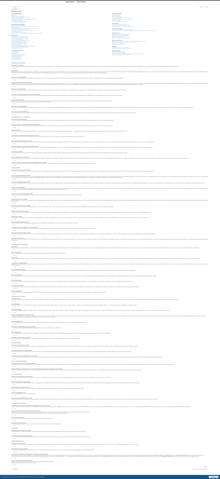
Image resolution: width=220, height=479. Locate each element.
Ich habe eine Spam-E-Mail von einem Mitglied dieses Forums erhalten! (123, 26)
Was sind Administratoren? (116, 14)
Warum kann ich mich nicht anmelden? (18, 18)
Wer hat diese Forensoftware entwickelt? (118, 51)
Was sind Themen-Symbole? (16, 59)
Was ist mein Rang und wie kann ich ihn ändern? (19, 32)
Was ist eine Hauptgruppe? (116, 20)
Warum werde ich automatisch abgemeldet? (18, 21)
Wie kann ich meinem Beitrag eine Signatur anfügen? (20, 38)
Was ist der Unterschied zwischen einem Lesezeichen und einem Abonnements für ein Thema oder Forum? (128, 41)
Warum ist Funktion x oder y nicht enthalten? (119, 52)
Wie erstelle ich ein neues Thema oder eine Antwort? (20, 36)
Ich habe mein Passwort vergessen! (17, 20)
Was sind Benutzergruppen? (116, 16)
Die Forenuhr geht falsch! (15, 27)
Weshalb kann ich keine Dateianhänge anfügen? (19, 43)
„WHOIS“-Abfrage (86, 455)
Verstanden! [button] (213, 476)
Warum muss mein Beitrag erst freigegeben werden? (20, 47)
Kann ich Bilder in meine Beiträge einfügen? (18, 54)
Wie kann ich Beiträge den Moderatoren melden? (19, 45)
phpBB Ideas (59, 449)
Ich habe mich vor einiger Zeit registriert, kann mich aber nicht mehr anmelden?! (24, 19)
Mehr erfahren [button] (42, 476)
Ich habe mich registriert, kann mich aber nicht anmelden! (20, 17)
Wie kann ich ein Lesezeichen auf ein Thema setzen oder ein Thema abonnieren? (124, 42)
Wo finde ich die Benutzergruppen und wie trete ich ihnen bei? (121, 17)
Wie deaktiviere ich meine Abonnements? (118, 44)
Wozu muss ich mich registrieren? (17, 14)
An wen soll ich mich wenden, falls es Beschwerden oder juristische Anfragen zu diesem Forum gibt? (127, 53)
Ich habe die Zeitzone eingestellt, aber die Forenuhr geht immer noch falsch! (23, 28)
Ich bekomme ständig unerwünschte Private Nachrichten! (121, 25)
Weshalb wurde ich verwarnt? (16, 44)
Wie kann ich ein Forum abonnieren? (117, 43)
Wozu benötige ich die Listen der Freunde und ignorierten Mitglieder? (123, 29)
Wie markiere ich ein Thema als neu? (17, 48)
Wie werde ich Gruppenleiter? (116, 18)
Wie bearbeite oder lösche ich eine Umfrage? (19, 41)
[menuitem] (18, 7)
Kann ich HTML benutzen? (16, 52)
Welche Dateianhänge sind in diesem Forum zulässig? (120, 47)
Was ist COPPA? (14, 15)
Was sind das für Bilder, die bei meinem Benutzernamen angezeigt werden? (23, 30)
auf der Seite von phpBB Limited (111, 444)
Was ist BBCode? (14, 51)
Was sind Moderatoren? (115, 15)
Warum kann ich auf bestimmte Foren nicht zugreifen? (20, 42)
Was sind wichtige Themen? (16, 57)
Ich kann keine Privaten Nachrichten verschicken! (119, 24)
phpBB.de (133, 444)
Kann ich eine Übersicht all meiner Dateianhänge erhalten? (121, 48)
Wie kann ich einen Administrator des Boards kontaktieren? (121, 54)
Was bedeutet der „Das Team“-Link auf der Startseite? (120, 21)
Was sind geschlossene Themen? (17, 58)
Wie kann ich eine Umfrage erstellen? (17, 39)
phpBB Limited (34, 444)
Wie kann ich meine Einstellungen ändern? (18, 25)
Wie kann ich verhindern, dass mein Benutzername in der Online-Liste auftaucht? (24, 26)
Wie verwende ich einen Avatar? (17, 31)
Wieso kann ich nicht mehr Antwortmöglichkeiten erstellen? (21, 40)
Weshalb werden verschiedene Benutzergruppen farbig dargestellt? (122, 19)
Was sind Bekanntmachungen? (16, 56)
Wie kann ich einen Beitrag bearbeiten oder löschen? (20, 37)
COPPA (66, 83)
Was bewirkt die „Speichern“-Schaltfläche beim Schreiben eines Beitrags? (23, 46)
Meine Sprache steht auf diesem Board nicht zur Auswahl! (20, 29)
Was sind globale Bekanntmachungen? (18, 55)
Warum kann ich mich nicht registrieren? (18, 16)
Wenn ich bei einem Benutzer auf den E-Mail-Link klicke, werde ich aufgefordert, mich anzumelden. (27, 33)
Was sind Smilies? (14, 53)
